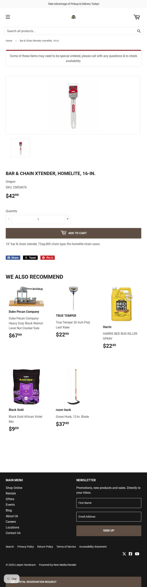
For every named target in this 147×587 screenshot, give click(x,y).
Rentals (11, 493)
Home (9, 40)
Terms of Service (66, 546)
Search (10, 546)
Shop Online (14, 488)
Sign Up (108, 530)
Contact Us (13, 533)
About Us (12, 516)
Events (10, 504)
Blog (9, 510)
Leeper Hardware (25, 564)
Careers (11, 521)
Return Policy (45, 546)
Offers (10, 499)
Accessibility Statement (93, 546)
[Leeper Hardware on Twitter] (124, 554)
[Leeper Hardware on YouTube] (137, 554)
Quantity (11, 211)
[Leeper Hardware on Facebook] (130, 554)
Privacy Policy (25, 546)
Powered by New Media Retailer (57, 564)
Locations (12, 527)
